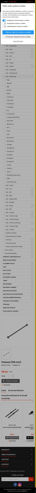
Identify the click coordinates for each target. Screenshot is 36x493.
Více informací (18, 41)
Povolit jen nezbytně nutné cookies (18, 37)
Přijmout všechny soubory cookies (18, 32)
